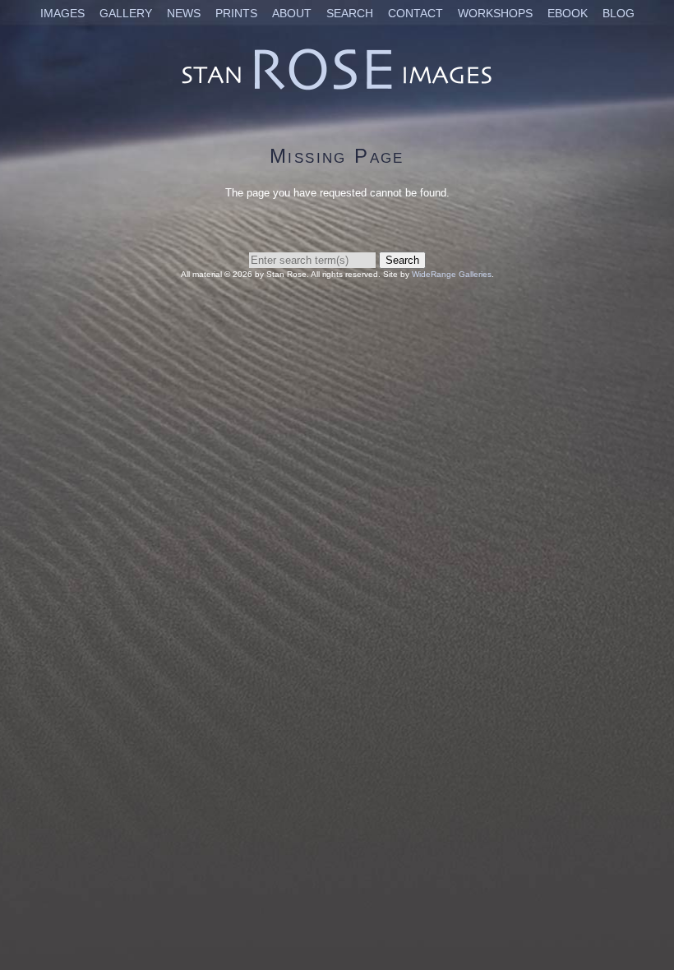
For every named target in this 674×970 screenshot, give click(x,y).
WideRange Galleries (452, 274)
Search (349, 13)
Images (62, 13)
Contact (415, 13)
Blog (618, 13)
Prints (236, 13)
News (184, 13)
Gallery (125, 13)
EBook (567, 13)
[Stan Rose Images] (337, 89)
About (292, 13)
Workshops (495, 13)
